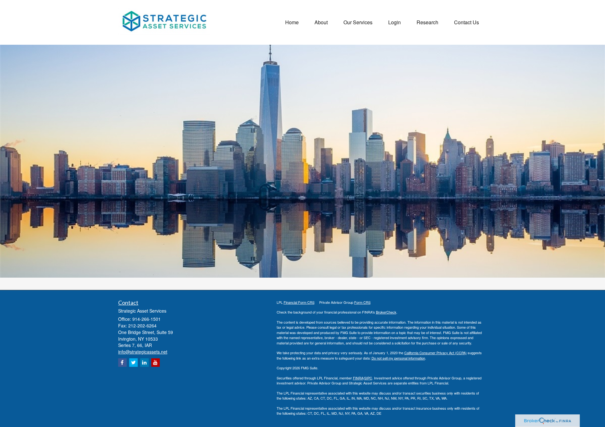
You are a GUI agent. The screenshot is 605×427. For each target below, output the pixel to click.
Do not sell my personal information (398, 358)
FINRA (358, 377)
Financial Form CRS (299, 302)
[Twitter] (133, 362)
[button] (321, 22)
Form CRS (362, 302)
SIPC (368, 377)
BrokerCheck (386, 311)
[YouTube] (155, 362)
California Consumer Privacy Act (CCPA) (435, 352)
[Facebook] (122, 362)
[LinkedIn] (144, 362)
